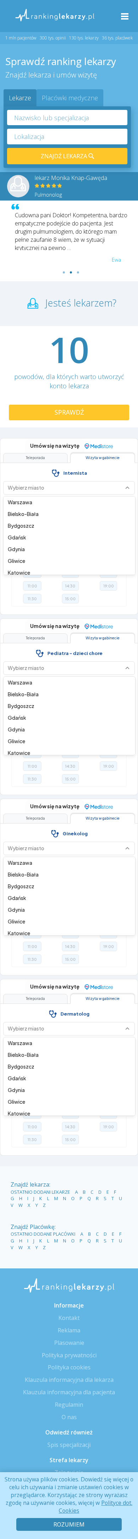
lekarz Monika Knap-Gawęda (71, 178)
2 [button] (70, 272)
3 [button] (77, 272)
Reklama (69, 1330)
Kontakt (69, 1318)
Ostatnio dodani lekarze (40, 1192)
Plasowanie (69, 1343)
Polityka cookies (69, 1367)
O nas (69, 1417)
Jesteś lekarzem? (80, 302)
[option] (69, 226)
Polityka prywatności (69, 1355)
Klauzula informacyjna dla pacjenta (69, 1392)
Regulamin (69, 1404)
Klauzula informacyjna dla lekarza (69, 1380)
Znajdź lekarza (64, 156)
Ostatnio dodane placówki (43, 1234)
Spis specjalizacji (69, 1445)
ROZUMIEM (69, 1524)
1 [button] (63, 272)
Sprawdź (69, 412)
